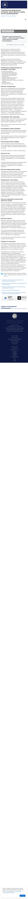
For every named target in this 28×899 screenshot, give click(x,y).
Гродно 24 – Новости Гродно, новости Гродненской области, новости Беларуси (5, 4)
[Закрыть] (25, 36)
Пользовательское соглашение (15, 326)
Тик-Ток (14, 355)
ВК (14, 358)
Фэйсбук (15, 352)
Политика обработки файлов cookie (15, 329)
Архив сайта (14, 348)
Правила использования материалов (14, 331)
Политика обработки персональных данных (14, 328)
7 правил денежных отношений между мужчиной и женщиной (13, 280)
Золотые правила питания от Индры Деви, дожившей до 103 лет (13, 287)
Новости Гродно (14, 337)
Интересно (9, 15)
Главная (3, 15)
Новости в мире (14, 342)
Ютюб (14, 360)
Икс (14, 359)
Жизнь (14, 15)
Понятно (22, 895)
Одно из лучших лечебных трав (10, 290)
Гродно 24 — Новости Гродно (14, 316)
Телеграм (15, 351)
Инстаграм (14, 354)
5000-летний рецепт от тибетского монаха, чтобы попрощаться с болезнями (13, 293)
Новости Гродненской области (15, 339)
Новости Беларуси (14, 340)
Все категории (14, 346)
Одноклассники (14, 356)
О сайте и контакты (14, 324)
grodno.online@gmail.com (17, 322)
